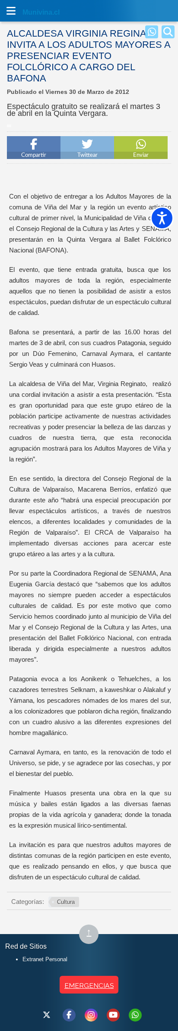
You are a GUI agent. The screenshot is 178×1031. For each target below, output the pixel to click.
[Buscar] (168, 31)
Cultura (66, 902)
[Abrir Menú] (10, 10)
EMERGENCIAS (89, 985)
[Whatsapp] (151, 31)
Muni (31, 12)
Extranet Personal (44, 959)
